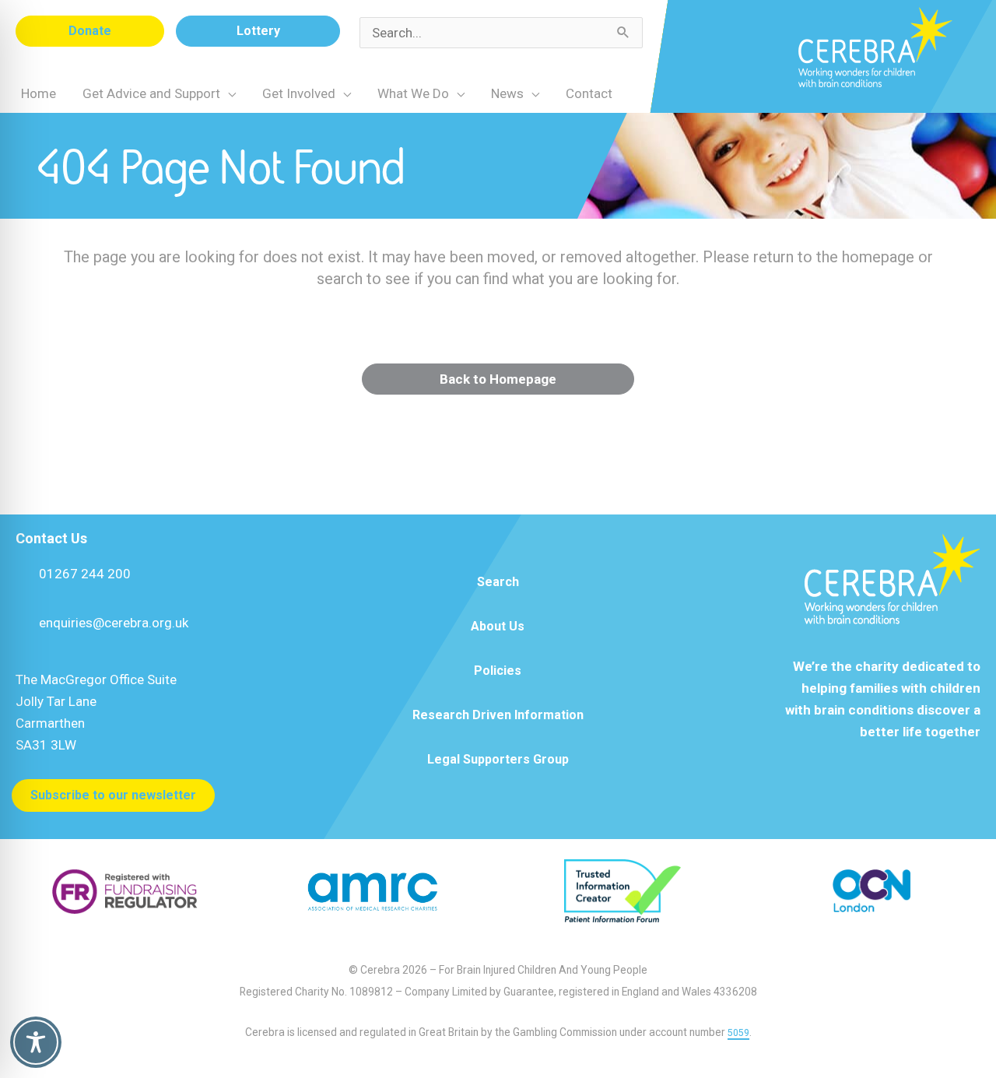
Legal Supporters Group (498, 759)
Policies (497, 670)
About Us (497, 626)
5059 (738, 1032)
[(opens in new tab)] (124, 889)
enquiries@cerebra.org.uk (113, 622)
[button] (90, 31)
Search (498, 581)
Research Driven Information (498, 715)
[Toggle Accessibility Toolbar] (36, 1042)
